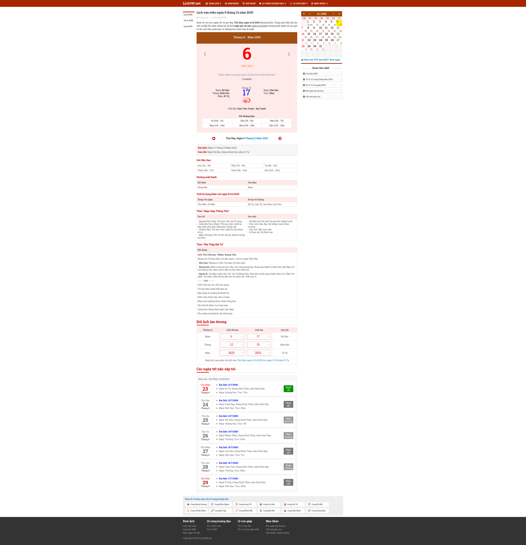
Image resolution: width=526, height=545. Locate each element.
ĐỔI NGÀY (250, 3)
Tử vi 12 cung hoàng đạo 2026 (319, 79)
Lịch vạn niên (189, 525)
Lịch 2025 (188, 26)
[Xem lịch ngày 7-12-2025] (279, 138)
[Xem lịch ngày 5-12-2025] (213, 138)
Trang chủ (203, 17)
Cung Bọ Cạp (220, 510)
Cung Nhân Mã (245, 510)
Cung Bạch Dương (198, 504)
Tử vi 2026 (188, 20)
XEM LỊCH (213, 3)
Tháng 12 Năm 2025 (256, 138)
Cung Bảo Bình (294, 510)
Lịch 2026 (188, 14)
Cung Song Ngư (319, 510)
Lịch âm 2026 (311, 73)
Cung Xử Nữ (317, 504)
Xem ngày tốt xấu (191, 532)
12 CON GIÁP (299, 3)
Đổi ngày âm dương (314, 90)
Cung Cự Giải (269, 504)
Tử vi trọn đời (244, 525)
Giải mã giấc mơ (312, 96)
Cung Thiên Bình (198, 510)
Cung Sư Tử (292, 504)
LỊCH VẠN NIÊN (219, 17)
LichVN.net (192, 3)
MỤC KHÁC (320, 3)
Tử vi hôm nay (214, 525)
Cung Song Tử (245, 504)
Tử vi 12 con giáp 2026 (315, 85)
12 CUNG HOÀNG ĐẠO (273, 3)
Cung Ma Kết (269, 510)
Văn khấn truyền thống (277, 532)
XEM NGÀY (233, 3)
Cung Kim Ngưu (222, 504)
